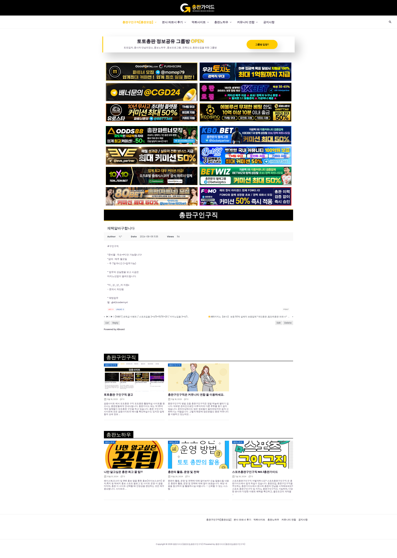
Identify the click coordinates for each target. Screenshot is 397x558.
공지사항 (268, 22)
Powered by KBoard (114, 329)
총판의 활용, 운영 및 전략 (183, 472)
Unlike (120, 309)
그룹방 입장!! (262, 44)
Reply (115, 322)
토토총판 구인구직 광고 (118, 395)
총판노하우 (221, 22)
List (107, 322)
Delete (288, 322)
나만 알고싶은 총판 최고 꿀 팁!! (123, 472)
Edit (279, 322)
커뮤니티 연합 (245, 22)
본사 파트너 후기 (172, 22)
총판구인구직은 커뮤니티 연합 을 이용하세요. (196, 395)
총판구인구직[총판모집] (138, 22)
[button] (154, 22)
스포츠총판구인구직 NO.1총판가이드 (255, 472)
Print (286, 309)
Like (111, 309)
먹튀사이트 (199, 22)
